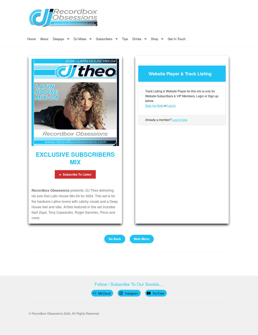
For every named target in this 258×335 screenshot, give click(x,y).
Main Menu (141, 239)
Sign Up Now (154, 105)
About (44, 39)
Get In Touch (176, 39)
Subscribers (104, 39)
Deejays (58, 39)
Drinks (136, 39)
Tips (125, 39)
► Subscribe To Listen (75, 174)
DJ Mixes (80, 39)
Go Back (115, 239)
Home (31, 39)
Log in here (179, 120)
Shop (154, 39)
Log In (171, 105)
